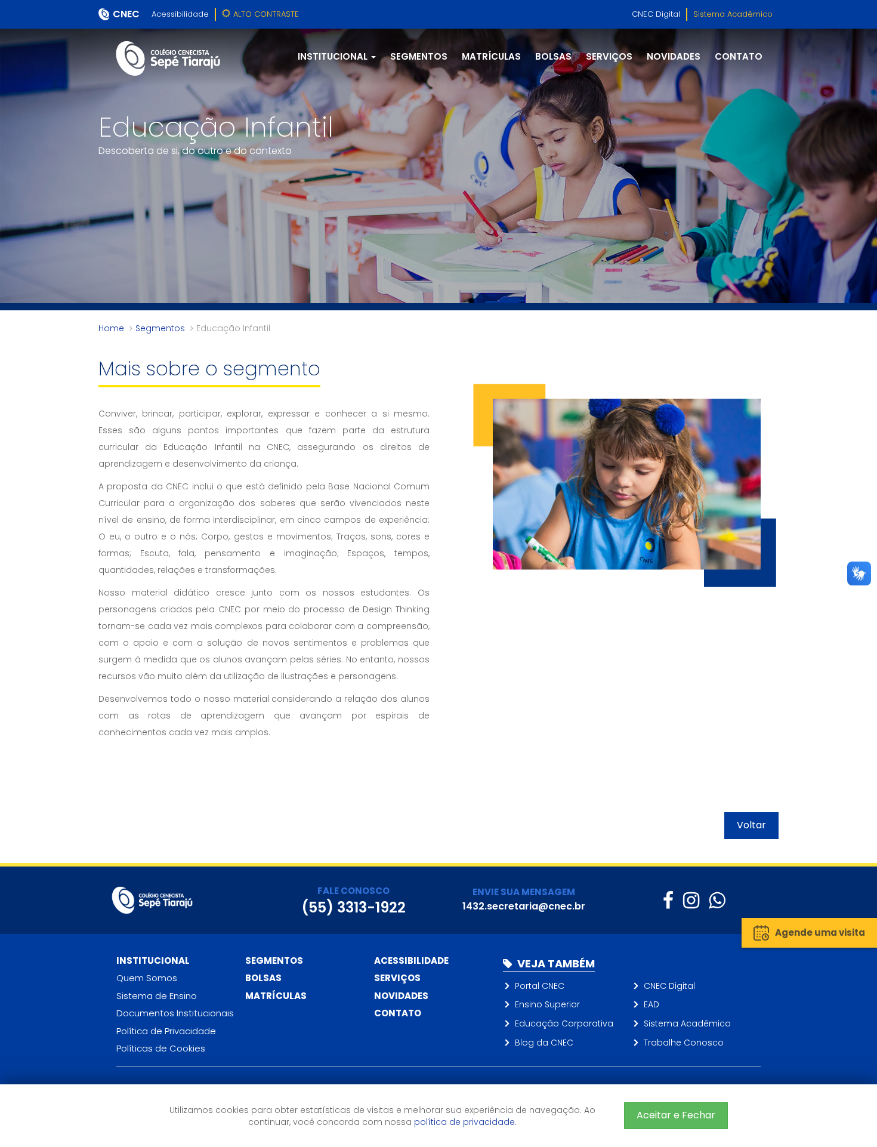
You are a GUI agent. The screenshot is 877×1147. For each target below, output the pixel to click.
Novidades (673, 56)
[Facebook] (668, 900)
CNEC (126, 14)
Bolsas (553, 56)
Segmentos (418, 56)
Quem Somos (146, 978)
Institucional (153, 960)
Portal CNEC (539, 986)
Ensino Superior (547, 1004)
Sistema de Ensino (156, 995)
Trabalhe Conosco (684, 1043)
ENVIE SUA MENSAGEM (524, 892)
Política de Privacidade (166, 1031)
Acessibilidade (180, 14)
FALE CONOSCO (353, 890)
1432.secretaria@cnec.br (523, 906)
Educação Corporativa (564, 1023)
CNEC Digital (656, 14)
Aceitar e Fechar (676, 1115)
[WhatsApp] (717, 900)
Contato (738, 56)
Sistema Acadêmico (733, 14)
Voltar (751, 825)
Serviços (609, 56)
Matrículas (491, 56)
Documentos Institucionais (175, 1013)
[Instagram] (691, 900)
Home (111, 328)
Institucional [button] (334, 56)
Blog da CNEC (544, 1043)
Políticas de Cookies (160, 1048)
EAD (651, 1004)
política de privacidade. (465, 1122)
